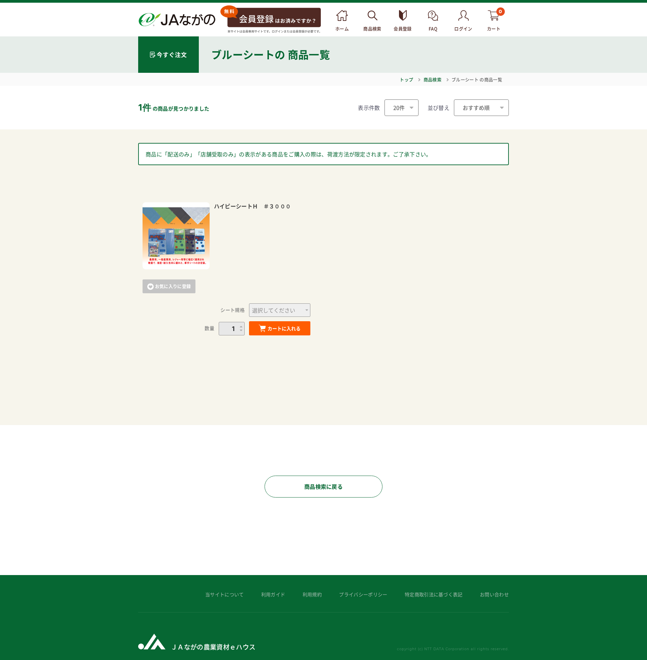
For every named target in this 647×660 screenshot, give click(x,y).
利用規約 (312, 594)
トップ (406, 79)
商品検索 (432, 79)
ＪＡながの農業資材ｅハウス (213, 646)
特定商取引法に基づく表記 (434, 594)
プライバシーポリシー (363, 594)
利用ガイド (273, 594)
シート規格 (232, 310)
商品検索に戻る (323, 486)
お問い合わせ (494, 594)
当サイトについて (224, 594)
